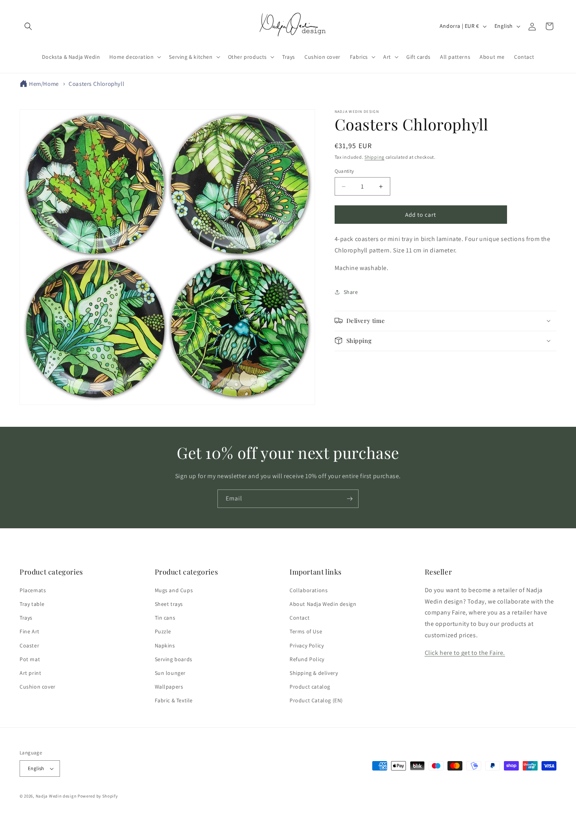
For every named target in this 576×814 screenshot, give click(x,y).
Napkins (165, 645)
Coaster (29, 645)
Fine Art (30, 631)
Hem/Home (44, 83)
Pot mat (30, 659)
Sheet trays (169, 603)
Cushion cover (38, 686)
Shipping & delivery (314, 672)
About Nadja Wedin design (323, 603)
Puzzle (163, 631)
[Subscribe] (349, 498)
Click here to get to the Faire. (465, 653)
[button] (28, 26)
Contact (300, 617)
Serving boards (173, 659)
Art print (30, 672)
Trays (26, 617)
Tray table (32, 603)
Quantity (344, 171)
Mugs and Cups (174, 590)
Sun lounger (170, 672)
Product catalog (310, 686)
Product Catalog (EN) (316, 700)
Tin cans (165, 617)
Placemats (33, 590)
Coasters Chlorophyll (96, 83)
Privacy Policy (307, 645)
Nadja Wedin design (56, 796)
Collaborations (309, 590)
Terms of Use (306, 631)
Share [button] (351, 292)
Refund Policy (307, 659)
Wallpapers (169, 686)
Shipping (374, 157)
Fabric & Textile (174, 700)
